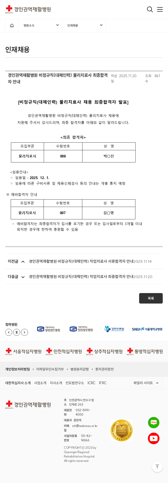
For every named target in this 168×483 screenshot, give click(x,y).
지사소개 (56, 383)
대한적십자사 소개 (18, 383)
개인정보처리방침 (17, 369)
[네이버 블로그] (153, 422)
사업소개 (40, 383)
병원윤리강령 (79, 369)
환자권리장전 (104, 369)
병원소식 (29, 25)
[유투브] (153, 438)
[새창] (49, 329)
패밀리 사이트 (144, 383)
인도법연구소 (75, 383)
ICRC (91, 383)
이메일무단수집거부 (50, 369)
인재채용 (72, 25)
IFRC (103, 383)
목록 (151, 298)
